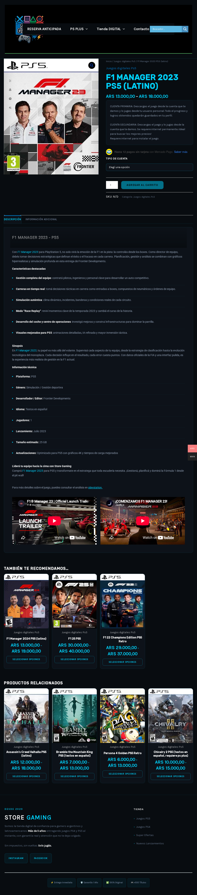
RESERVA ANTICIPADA (44, 29)
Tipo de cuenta (116, 158)
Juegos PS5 (143, 818)
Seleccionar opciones (26, 659)
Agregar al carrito (142, 185)
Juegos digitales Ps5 (124, 61)
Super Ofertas (145, 835)
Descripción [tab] (12, 219)
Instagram (16, 858)
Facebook (41, 858)
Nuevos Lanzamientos (150, 843)
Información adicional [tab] (41, 219)
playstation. (95, 487)
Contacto (141, 29)
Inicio (109, 61)
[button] (86, 29)
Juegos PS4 (143, 826)
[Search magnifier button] (185, 29)
